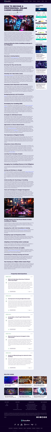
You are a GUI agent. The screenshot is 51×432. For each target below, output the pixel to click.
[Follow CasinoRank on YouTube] (42, 417)
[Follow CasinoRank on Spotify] (44, 417)
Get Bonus (41, 39)
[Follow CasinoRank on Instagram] (39, 417)
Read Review (41, 18)
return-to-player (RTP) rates (12, 128)
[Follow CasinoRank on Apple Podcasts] (46, 417)
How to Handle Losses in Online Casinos (31, 409)
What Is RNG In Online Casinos (31, 408)
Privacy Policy (44, 409)
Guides (43, 1)
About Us (44, 404)
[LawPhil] (18, 424)
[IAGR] (32, 424)
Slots (17, 408)
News (46, 1)
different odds (16, 130)
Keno (17, 405)
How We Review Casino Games (17, 409)
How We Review (44, 406)
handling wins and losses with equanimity (14, 250)
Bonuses (34, 1)
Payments (38, 1)
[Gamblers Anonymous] (21, 424)
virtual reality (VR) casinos (23, 229)
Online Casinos (26, 1)
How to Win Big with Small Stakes (31, 406)
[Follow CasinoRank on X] (40, 417)
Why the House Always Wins (31, 404)
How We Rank (44, 408)
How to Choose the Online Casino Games (31, 405)
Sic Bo (17, 406)
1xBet (7, 404)
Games (31, 1)
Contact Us (43, 405)
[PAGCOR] (15, 424)
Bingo (17, 404)
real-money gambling (12, 151)
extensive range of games (14, 57)
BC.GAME (7, 405)
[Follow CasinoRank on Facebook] (37, 417)
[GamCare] (26, 424)
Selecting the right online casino (8, 75)
